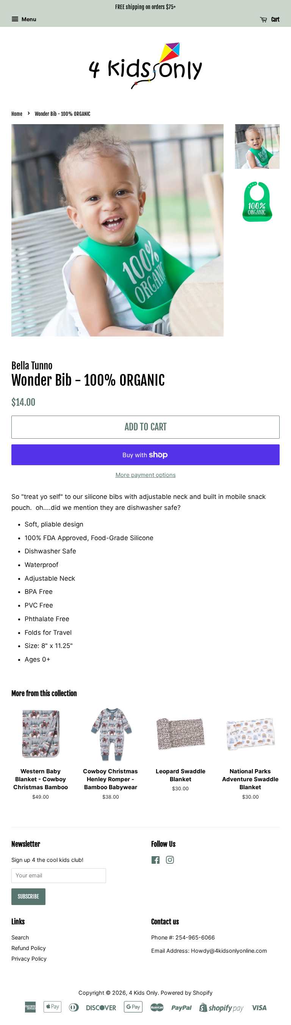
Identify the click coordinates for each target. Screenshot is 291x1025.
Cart (275, 19)
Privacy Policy (29, 958)
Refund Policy (28, 948)
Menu (28, 19)
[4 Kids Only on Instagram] (170, 861)
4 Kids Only (143, 992)
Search (20, 937)
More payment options (146, 474)
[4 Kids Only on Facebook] (155, 861)
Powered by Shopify (187, 992)
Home (16, 114)
